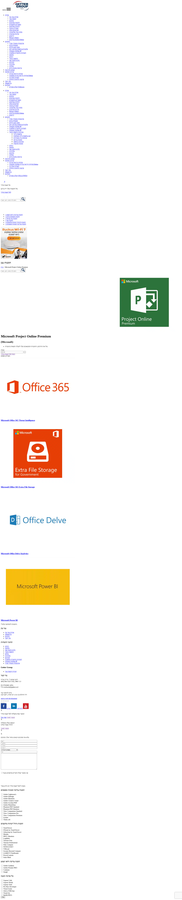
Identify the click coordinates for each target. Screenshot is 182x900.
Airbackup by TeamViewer (12, 832)
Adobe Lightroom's (9, 794)
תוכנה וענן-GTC (14, 60)
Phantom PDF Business (11, 809)
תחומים (7, 41)
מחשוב (11, 55)
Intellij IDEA (7, 895)
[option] (91, 302)
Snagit (5, 872)
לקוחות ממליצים (14, 26)
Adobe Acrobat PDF (10, 803)
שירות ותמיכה (9, 72)
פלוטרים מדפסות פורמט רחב (18, 49)
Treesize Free (7, 840)
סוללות (11, 66)
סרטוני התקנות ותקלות (16, 79)
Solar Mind (7, 857)
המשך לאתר (11, 717)
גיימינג (11, 57)
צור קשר (8, 81)
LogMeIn (6, 838)
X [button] (1, 710)
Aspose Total (7, 884)
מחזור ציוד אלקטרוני (15, 32)
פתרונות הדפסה (18, 141)
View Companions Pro (11, 813)
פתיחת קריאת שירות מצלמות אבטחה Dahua (23, 164)
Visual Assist (7, 889)
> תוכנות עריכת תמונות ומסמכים (15, 224)
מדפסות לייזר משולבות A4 (21, 136)
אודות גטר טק (13, 17)
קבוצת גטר (12, 19)
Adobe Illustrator (9, 798)
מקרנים (11, 62)
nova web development (9, 698)
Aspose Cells (7, 880)
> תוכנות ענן (9, 220)
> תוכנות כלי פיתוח (11, 218)
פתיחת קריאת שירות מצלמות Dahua (21, 75)
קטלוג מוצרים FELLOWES (18, 176)
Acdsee (5, 817)
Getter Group (7, 667)
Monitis (5, 834)
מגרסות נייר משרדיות (20, 138)
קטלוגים (7, 85)
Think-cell (6, 820)
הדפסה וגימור (13, 58)
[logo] (21, 10)
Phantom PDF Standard (11, 807)
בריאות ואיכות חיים (15, 68)
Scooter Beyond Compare (12, 851)
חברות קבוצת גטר (11, 671)
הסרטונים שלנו (14, 30)
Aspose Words (8, 882)
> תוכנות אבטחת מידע (12, 216)
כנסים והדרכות (10, 70)
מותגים (11, 21)
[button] (9, 196)
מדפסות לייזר (17, 134)
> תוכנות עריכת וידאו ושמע (14, 215)
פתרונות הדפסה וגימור (16, 132)
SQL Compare (8, 845)
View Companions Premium (12, 815)
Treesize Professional (10, 843)
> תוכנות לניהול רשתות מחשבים (15, 222)
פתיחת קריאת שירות (16, 74)
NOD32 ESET (8, 847)
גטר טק (3, 628)
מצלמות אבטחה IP (15, 51)
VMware (6, 849)
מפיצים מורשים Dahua (16, 39)
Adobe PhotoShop (9, 805)
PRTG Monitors (8, 836)
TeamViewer (7, 828)
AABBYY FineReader (11, 853)
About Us (8, 83)
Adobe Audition (8, 866)
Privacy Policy (14, 38)
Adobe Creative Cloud (10, 801)
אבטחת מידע (13, 45)
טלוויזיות (12, 64)
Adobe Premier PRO (10, 868)
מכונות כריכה (17, 140)
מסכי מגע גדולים (14, 47)
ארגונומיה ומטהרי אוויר (16, 43)
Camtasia (6, 870)
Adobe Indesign (8, 796)
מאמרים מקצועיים (15, 24)
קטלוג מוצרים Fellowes (16, 87)
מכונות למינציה (18, 143)
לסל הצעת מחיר (6, 192)
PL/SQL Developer (9, 887)
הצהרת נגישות (13, 28)
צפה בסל (3, 717)
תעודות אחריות (14, 77)
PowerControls (8, 855)
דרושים (11, 36)
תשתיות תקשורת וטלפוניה (17, 53)
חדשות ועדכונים (14, 22)
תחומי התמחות (7, 642)
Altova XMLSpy (9, 891)
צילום (7, 654)
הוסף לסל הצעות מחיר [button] (8, 354)
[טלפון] (2, 196)
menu (4, 10)
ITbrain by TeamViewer (11, 830)
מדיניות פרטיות (14, 34)
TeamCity (6, 893)
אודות (7, 15)
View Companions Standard (12, 811)
